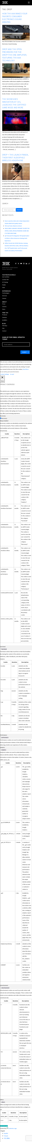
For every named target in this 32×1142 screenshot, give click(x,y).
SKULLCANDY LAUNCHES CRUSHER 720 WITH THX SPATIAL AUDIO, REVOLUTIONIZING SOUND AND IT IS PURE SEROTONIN (17, 231)
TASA (3, 287)
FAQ (3, 328)
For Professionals (9, 275)
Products (4, 315)
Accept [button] (12, 374)
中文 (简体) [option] (7, 1138)
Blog (4, 323)
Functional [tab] (2, 646)
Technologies (5, 293)
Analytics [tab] (2, 747)
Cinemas (4, 317)
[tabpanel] (16, 532)
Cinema (4, 298)
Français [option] (6, 1136)
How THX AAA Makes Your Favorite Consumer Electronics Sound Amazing (14, 17)
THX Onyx (4, 325)
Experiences (6, 291)
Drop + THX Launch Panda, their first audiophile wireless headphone (15, 157)
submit (24, 352)
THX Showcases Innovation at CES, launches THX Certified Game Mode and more (14, 103)
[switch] (0, 649)
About (4, 302)
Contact (4, 331)
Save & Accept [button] (4, 1126)
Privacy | (4, 269)
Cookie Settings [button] (4, 374)
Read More (26, 369)
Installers (4, 320)
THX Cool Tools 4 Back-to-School (13, 226)
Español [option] (6, 1133)
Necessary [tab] (3, 416)
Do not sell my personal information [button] (9, 372)
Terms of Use (9, 269)
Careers (4, 306)
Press (3, 304)
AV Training (5, 282)
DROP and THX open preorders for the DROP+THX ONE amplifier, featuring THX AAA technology (14, 55)
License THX (5, 279)
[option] (18, 1133)
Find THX (5, 313)
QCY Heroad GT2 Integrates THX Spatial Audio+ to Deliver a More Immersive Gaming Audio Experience (17, 238)
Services (4, 295)
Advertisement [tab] (4, 985)
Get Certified (5, 277)
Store (3, 309)
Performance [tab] (3, 735)
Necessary (4, 418)
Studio (4, 285)
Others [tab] (2, 1099)
